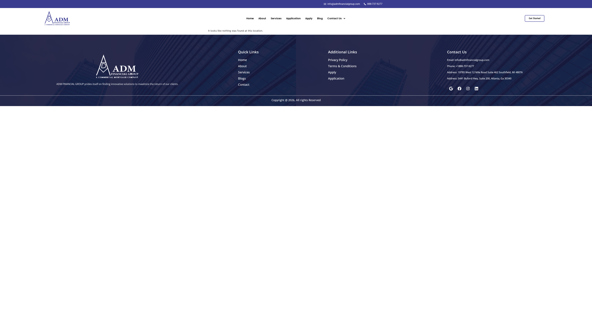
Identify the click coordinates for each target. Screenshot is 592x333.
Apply (308, 18)
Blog (320, 18)
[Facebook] (459, 88)
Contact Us (334, 18)
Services (276, 18)
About (262, 18)
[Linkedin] (476, 88)
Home (250, 18)
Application (293, 18)
